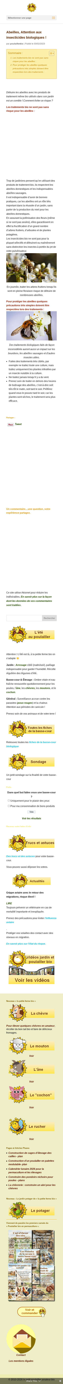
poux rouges (25, 703)
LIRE (9, 903)
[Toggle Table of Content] (50, 53)
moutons (45, 688)
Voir (31, 1056)
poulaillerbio (16, 43)
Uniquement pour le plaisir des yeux (29, 801)
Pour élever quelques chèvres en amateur (30, 1026)
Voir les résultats (31, 818)
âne (18, 688)
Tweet (18, 424)
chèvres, (30, 688)
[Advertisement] (31, 145)
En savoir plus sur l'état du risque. (26, 943)
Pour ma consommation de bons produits (32, 806)
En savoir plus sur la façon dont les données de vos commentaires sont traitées (29, 600)
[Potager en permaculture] (31, 1211)
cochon (10, 692)
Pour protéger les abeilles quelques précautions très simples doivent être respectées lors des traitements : (30, 68)
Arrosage (21, 665)
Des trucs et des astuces (20, 856)
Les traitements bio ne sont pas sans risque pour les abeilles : (30, 59)
